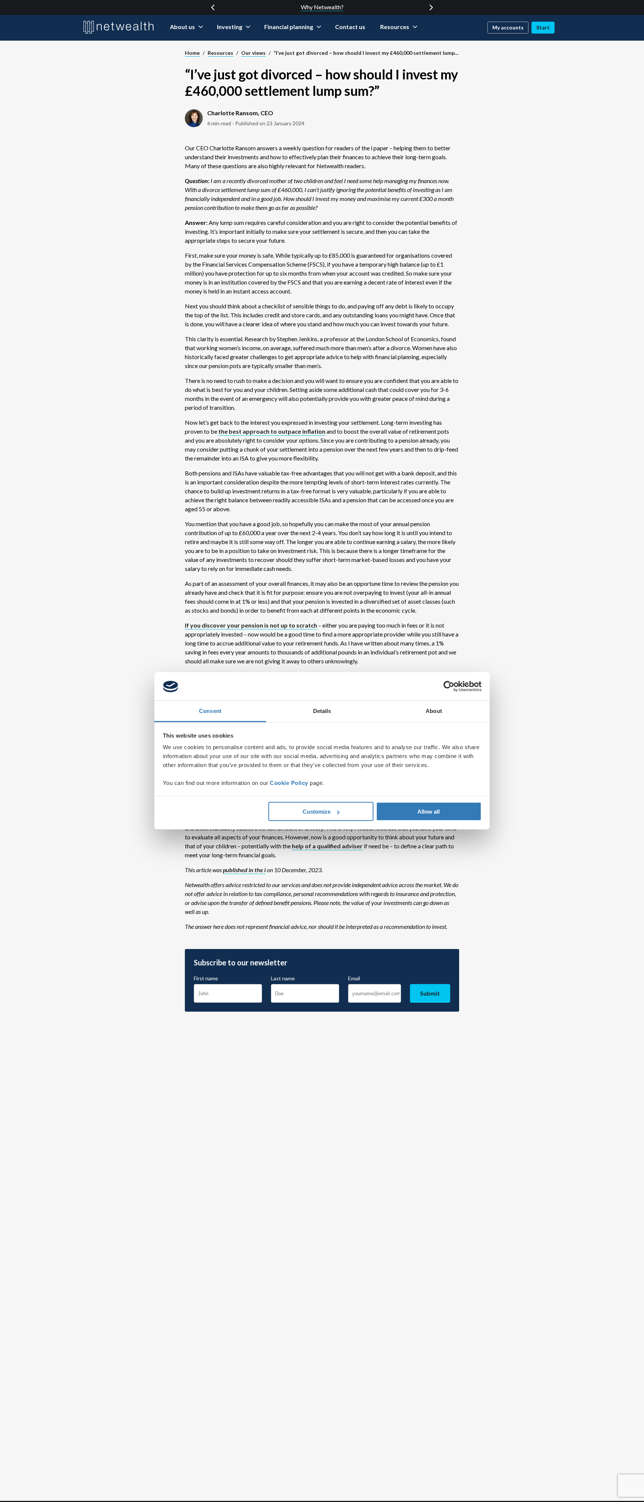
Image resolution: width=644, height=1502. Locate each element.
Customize (317, 811)
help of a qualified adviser (327, 845)
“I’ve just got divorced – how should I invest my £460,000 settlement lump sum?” (366, 53)
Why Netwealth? (322, 6)
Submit (430, 993)
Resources (220, 53)
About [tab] (434, 711)
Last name (283, 978)
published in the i (244, 869)
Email (354, 978)
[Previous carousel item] (212, 7)
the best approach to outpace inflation (271, 431)
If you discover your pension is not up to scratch (251, 625)
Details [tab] (322, 711)
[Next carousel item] (431, 7)
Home (192, 53)
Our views (253, 53)
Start (543, 27)
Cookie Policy (289, 783)
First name (206, 978)
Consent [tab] (210, 711)
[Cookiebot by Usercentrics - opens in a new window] (449, 686)
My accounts (508, 27)
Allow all (428, 811)
